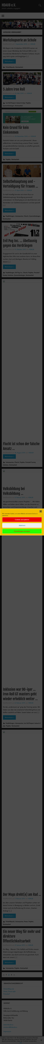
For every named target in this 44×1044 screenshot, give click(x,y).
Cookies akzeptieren (22, 519)
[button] (41, 511)
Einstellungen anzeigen (22, 531)
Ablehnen (22, 525)
